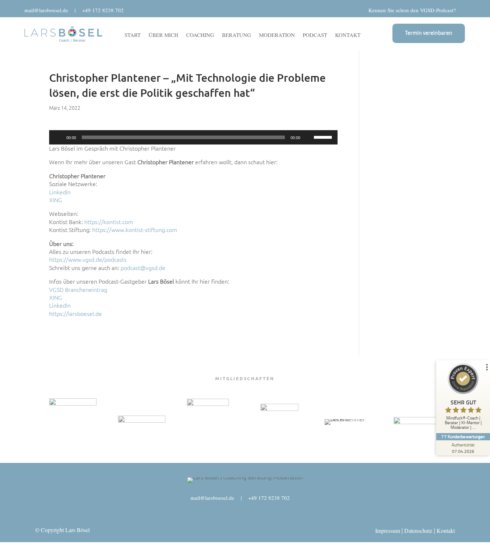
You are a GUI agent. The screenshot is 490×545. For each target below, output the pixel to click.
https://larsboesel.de (75, 314)
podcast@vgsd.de (143, 268)
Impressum (387, 530)
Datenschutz (418, 530)
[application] (193, 137)
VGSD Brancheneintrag (78, 289)
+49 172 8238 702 (103, 10)
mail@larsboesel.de (46, 10)
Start (132, 35)
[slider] (324, 136)
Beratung (236, 35)
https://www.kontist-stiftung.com (134, 230)
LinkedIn (60, 192)
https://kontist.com (108, 222)
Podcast (315, 35)
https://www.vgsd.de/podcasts (88, 259)
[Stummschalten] (308, 137)
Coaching (200, 35)
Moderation (277, 35)
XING (55, 200)
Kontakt (348, 35)
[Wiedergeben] (58, 137)
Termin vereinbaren (428, 33)
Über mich (163, 35)
